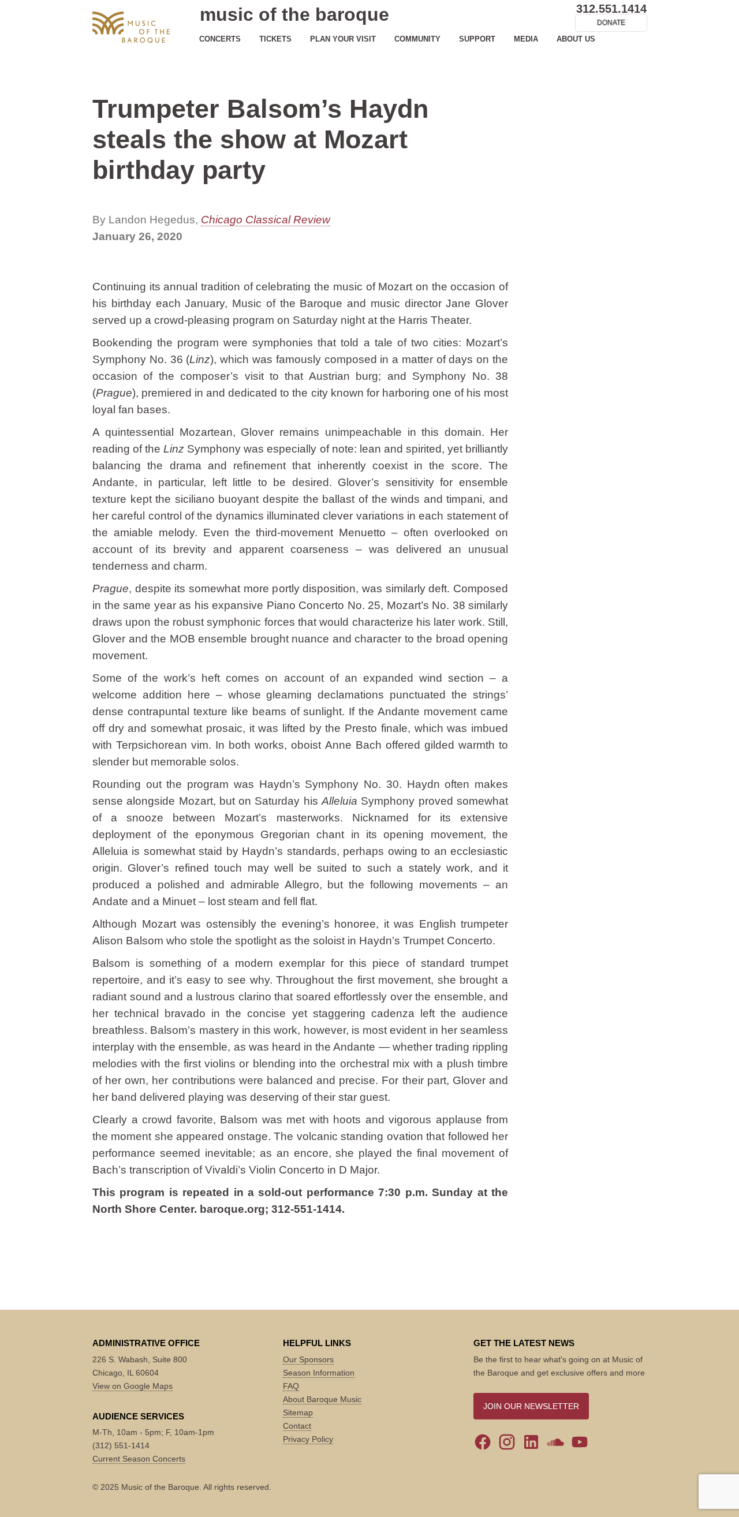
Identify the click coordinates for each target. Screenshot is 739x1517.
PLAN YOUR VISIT (343, 39)
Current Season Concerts (138, 1458)
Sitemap (298, 1412)
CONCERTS (220, 39)
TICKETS (275, 39)
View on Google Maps (132, 1386)
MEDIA (526, 39)
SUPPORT (477, 39)
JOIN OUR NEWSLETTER (531, 1406)
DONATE (611, 22)
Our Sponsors (308, 1359)
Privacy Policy (308, 1439)
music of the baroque (294, 14)
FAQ (291, 1386)
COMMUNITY (417, 39)
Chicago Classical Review (265, 220)
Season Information (318, 1372)
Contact (297, 1425)
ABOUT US (576, 39)
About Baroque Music (322, 1399)
